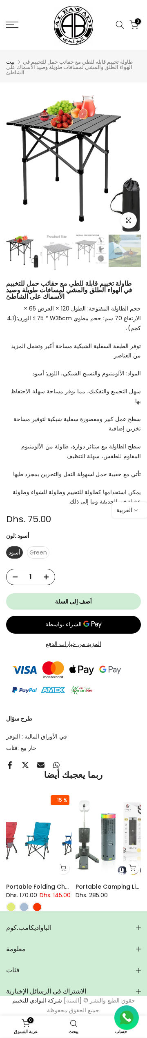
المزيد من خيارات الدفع (73, 644)
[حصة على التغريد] (25, 765)
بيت (10, 61)
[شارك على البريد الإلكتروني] (41, 765)
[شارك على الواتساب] (56, 765)
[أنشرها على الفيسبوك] (9, 765)
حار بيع (28, 748)
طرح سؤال (19, 718)
